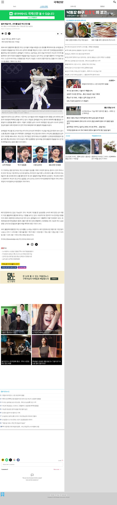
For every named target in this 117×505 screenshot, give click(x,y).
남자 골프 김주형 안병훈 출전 (11, 259)
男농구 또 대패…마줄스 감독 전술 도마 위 (81, 97)
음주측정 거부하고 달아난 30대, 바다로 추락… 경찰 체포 (86, 127)
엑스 (58, 495)
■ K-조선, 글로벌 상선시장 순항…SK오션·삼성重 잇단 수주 (82, 61)
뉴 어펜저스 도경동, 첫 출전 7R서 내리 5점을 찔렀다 (17, 251)
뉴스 (14, 6)
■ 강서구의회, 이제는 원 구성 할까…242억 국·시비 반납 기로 (83, 71)
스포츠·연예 (44, 6)
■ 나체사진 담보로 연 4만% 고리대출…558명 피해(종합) (82, 47)
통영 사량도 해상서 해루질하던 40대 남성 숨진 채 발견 (85, 118)
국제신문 (3, 494)
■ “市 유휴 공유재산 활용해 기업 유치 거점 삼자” (79, 50)
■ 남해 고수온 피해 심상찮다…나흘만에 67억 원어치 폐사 (82, 74)
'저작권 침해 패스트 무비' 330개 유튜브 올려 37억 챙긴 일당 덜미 (89, 130)
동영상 (102, 6)
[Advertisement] (32, 197)
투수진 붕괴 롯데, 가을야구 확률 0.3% (80, 91)
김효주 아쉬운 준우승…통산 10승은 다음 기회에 (83, 94)
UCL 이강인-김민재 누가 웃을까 (77, 101)
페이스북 (64, 495)
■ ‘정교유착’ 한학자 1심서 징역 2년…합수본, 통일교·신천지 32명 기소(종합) (87, 57)
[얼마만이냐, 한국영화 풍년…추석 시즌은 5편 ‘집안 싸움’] (16, 354)
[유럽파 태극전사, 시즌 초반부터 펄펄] (98, 87)
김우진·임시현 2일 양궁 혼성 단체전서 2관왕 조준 (17, 256)
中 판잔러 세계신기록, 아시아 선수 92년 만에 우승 (17, 254)
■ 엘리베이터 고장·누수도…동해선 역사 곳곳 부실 (80, 64)
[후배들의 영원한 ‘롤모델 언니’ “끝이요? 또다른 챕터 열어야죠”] (47, 357)
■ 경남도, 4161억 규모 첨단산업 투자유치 (77, 54)
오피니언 (73, 6)
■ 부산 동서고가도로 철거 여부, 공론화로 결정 (79, 67)
